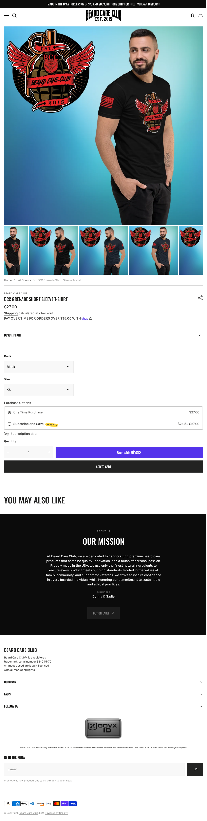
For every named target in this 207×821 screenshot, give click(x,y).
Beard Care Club (28, 813)
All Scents (24, 280)
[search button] (14, 15)
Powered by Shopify (56, 813)
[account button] (192, 15)
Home (8, 280)
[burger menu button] (6, 15)
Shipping (11, 313)
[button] (200, 15)
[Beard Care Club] (103, 15)
